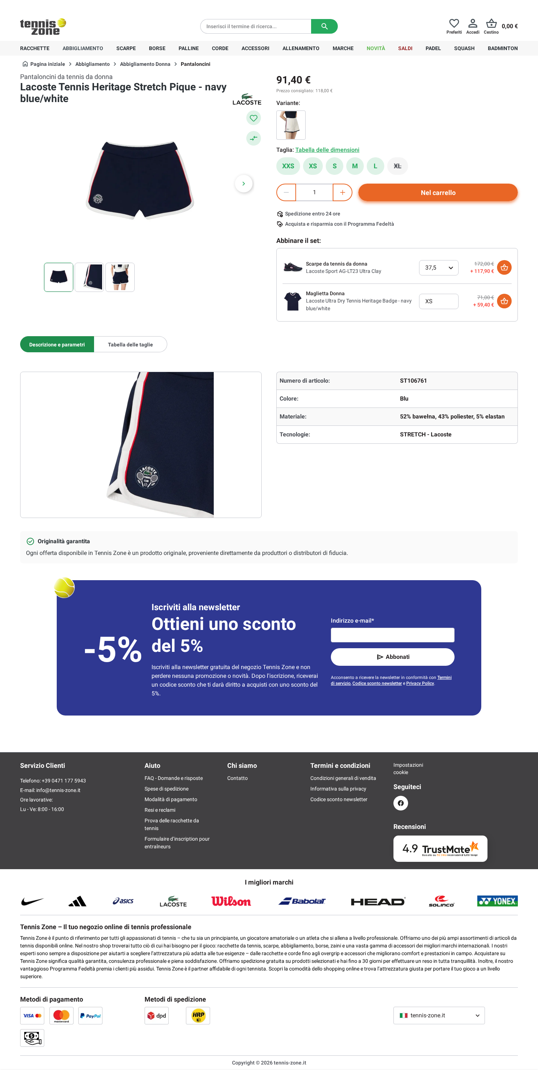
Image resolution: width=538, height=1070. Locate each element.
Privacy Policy (420, 683)
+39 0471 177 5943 (77, 6)
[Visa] (32, 1015)
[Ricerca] (324, 26)
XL (401, 168)
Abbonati (398, 656)
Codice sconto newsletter (377, 683)
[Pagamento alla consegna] (32, 1038)
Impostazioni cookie (400, 768)
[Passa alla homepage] (43, 26)
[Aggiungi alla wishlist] (253, 117)
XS (313, 166)
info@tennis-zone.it (58, 790)
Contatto (237, 778)
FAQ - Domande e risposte (174, 778)
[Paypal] (90, 1015)
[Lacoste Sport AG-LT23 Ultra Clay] (293, 267)
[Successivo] (244, 183)
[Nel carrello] (504, 267)
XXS (288, 166)
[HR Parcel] (198, 1015)
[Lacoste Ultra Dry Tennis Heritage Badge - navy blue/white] (293, 301)
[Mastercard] (61, 1015)
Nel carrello (438, 192)
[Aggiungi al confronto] (253, 138)
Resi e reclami (160, 810)
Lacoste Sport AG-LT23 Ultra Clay (343, 271)
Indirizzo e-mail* (352, 620)
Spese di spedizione (166, 789)
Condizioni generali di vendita (343, 778)
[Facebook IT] (400, 803)
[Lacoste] (247, 99)
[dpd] (157, 1015)
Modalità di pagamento (171, 799)
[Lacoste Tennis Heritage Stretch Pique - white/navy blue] (291, 125)
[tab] (57, 344)
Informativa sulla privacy (338, 789)
